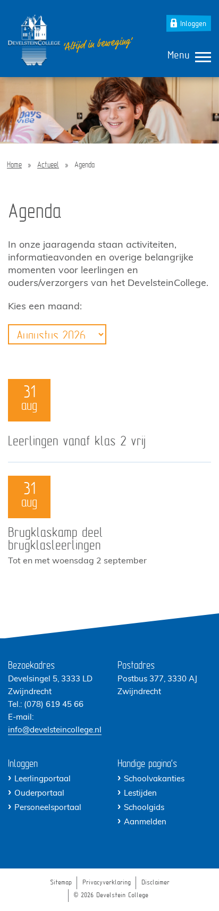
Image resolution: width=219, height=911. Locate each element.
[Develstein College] (34, 40)
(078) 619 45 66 (53, 705)
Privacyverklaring (106, 883)
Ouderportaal (39, 794)
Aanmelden (145, 822)
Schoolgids (144, 808)
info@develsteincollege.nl (55, 731)
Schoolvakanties (154, 779)
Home (14, 166)
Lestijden (140, 794)
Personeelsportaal (47, 808)
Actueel (48, 166)
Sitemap (61, 883)
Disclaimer (155, 883)
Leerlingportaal (42, 779)
